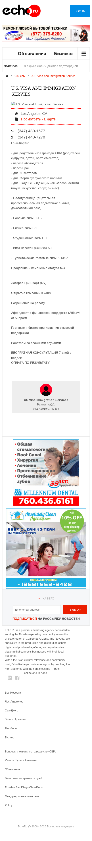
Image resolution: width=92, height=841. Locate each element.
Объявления (32, 53)
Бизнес (9, 737)
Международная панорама (22, 796)
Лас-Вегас (11, 728)
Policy (8, 805)
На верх (48, 598)
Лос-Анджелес (14, 701)
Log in (80, 11)
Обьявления (13, 769)
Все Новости (13, 692)
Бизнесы (63, 53)
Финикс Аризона (15, 719)
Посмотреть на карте (38, 119)
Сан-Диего (11, 710)
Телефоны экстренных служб (23, 778)
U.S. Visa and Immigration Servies (53, 76)
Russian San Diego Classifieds (24, 787)
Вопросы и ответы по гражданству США (30, 751)
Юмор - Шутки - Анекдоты (21, 760)
